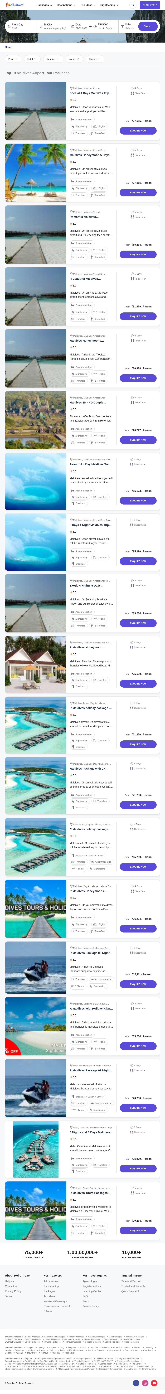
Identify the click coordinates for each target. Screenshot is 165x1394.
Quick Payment (130, 1291)
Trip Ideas (86, 5)
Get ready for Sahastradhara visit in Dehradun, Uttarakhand (31, 1364)
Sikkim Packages (52, 1339)
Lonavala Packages (131, 1339)
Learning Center (91, 1291)
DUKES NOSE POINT (103, 1361)
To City (48, 24)
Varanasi (19, 1353)
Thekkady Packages (135, 1337)
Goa (126, 1350)
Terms (8, 1296)
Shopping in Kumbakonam (110, 1369)
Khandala (56, 1353)
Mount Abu (32, 1353)
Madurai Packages (32, 1337)
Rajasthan (19, 1350)
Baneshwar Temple (56, 1366)
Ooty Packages (34, 1339)
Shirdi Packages (131, 1342)
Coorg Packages (111, 1339)
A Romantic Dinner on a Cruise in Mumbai (76, 1369)
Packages (43, 5)
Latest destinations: (14, 1348)
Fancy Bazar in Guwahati (128, 1359)
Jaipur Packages (32, 1342)
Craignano (27, 1359)
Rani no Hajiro (11, 1366)
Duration (103, 24)
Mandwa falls (131, 1369)
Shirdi (90, 1350)
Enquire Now (138, 130)
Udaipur (52, 1350)
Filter (128, 24)
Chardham (148, 1350)
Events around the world (57, 1306)
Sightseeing (107, 5)
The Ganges (137, 1364)
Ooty (62, 1348)
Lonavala (94, 1348)
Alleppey (72, 1348)
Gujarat (8, 1353)
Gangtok (29, 1348)
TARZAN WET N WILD (125, 1366)
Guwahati (101, 1350)
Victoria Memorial (82, 1361)
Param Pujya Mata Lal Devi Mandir (20, 1361)
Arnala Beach (91, 1366)
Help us (9, 1281)
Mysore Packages (92, 1339)
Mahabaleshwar (76, 1350)
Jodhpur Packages (73, 1342)
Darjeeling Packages (14, 1339)
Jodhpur (44, 1353)
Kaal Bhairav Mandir (48, 1361)
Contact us (11, 1286)
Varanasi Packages (52, 1342)
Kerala (8, 1350)
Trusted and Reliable (133, 1286)
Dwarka (52, 1348)
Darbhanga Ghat (148, 1369)
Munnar (135, 1350)
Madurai (31, 1350)
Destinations (64, 5)
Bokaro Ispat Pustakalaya (128, 1361)
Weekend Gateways (55, 1301)
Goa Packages (115, 1337)
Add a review (51, 1281)
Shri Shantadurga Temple (33, 1366)
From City (17, 24)
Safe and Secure (131, 1281)
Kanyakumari (115, 1350)
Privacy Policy (13, 1291)
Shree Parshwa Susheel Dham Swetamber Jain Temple (29, 1369)
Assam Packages (76, 1337)
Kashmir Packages (72, 1339)
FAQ (85, 1296)
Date (78, 24)
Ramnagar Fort (67, 1364)
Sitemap (48, 1311)
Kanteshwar (106, 1366)
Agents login (89, 1281)
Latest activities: (12, 1359)
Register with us (91, 1286)
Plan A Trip (150, 5)
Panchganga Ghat (84, 1359)
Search (148, 26)
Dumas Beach (106, 1364)
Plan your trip (51, 1286)
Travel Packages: (13, 1337)
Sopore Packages (112, 1342)
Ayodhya (41, 1348)
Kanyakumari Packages (54, 1337)
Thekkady (149, 1348)
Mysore (137, 1348)
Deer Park (65, 1361)
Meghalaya (69, 1353)
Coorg (42, 1350)
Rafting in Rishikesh (87, 1364)
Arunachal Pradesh (121, 1348)
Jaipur (62, 1350)
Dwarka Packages (13, 1342)
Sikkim (83, 1348)
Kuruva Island (75, 1366)
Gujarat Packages (93, 1342)
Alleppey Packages (96, 1337)
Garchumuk (144, 1366)
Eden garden (122, 1364)
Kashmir (105, 1348)
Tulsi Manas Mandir (104, 1359)
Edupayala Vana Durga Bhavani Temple (54, 1359)
